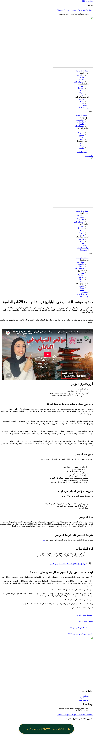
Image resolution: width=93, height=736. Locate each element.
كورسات (85, 105)
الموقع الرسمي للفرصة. (84, 615)
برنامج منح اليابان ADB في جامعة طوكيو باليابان (68, 564)
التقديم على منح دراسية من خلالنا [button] (80, 634)
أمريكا (81, 92)
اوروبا (82, 95)
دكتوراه (81, 79)
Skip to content (87, 1)
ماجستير (80, 77)
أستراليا (81, 88)
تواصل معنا (84, 250)
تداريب (81, 99)
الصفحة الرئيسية (82, 71)
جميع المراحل (79, 82)
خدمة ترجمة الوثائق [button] (85, 621)
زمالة (82, 101)
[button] (46, 111)
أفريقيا (81, 90)
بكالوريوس (80, 75)
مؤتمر (82, 103)
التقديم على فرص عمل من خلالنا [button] (81, 628)
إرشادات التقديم (82, 107)
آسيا (82, 86)
